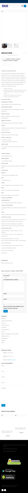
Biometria (8, 59)
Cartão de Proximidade (6, 320)
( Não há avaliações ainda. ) (12, 55)
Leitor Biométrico (5, 329)
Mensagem (3, 388)
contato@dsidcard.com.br (11, 359)
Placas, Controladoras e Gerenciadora (9, 334)
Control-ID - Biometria (15, 59)
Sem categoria (4, 338)
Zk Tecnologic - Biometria (9, 430)
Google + (10, 65)
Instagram (5, 490)
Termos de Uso (13, 486)
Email (12, 65)
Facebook (2, 65)
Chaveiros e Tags (5, 325)
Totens (2, 342)
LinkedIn (7, 65)
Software (3, 340)
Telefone (3, 377)
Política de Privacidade (6, 486)
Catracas (3, 323)
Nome (5, 293)
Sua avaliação (6, 275)
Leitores (3, 331)
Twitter (5, 65)
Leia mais (7, 435)
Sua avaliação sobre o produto (11, 279)
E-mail (5, 299)
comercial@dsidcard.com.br (11, 451)
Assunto (3, 382)
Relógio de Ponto (5, 336)
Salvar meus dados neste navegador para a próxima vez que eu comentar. (13, 307)
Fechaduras (4, 327)
